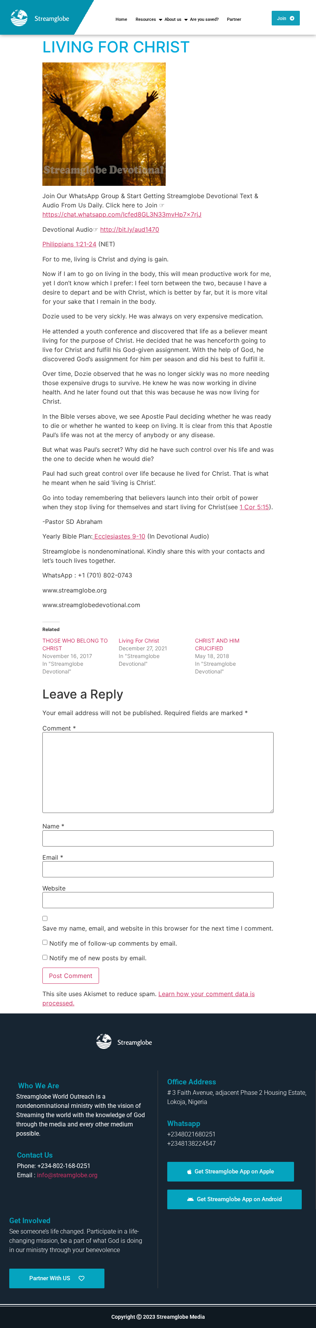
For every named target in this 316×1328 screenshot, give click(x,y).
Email (52, 857)
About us (173, 19)
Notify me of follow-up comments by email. (113, 943)
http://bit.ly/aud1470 (129, 229)
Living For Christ (139, 640)
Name (53, 826)
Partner (234, 19)
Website (54, 888)
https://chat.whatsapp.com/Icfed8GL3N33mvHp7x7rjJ (122, 214)
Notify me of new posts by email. (97, 958)
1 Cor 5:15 (254, 507)
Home (121, 19)
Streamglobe (52, 18)
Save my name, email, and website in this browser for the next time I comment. (157, 928)
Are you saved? (204, 19)
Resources (146, 19)
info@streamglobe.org (67, 1175)
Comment (59, 728)
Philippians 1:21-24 (69, 244)
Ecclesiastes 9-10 (119, 536)
